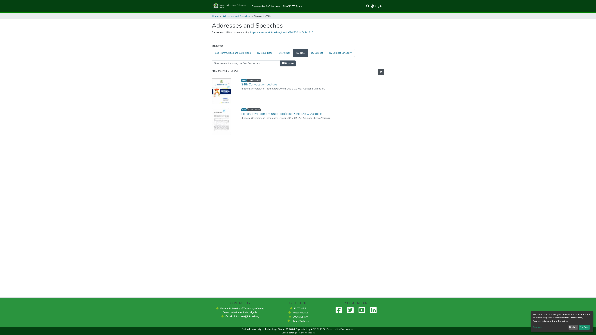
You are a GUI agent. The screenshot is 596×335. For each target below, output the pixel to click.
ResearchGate (300, 312)
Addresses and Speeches (236, 16)
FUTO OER (300, 308)
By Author (284, 53)
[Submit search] (368, 6)
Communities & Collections (266, 6)
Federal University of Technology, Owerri (263, 329)
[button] (372, 6)
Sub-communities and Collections (233, 53)
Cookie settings (289, 332)
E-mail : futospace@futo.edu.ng (242, 316)
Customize (538, 327)
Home (215, 16)
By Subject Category (340, 53)
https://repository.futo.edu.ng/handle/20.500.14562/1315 (281, 32)
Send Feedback (307, 332)
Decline (573, 327)
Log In (378, 6)
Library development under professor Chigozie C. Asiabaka (282, 114)
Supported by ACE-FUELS (310, 329)
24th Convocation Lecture (259, 84)
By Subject (317, 53)
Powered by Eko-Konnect (340, 329)
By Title (300, 53)
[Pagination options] (381, 72)
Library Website (300, 321)
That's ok (584, 327)
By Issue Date (265, 53)
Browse (289, 63)
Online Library (300, 317)
